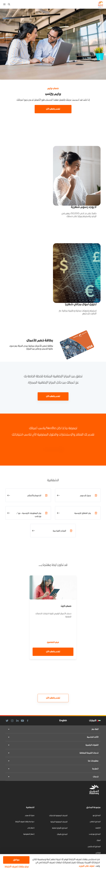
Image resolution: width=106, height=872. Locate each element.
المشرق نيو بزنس (95, 834)
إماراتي (98, 853)
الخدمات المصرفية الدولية (58, 822)
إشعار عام (30, 828)
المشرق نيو (97, 815)
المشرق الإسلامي (94, 847)
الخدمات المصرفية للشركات (58, 816)
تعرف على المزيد (86, 866)
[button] (16, 867)
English (63, 720)
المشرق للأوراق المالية (59, 828)
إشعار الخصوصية (28, 834)
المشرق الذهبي (95, 822)
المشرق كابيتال (62, 834)
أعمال (99, 840)
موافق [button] (16, 859)
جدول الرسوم (29, 815)
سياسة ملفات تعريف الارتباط (24, 822)
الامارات (92, 720)
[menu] (4, 4)
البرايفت (98, 828)
